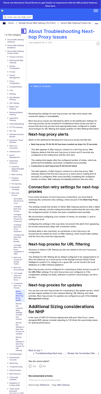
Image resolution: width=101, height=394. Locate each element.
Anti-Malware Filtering (14, 98)
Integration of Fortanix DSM (14, 384)
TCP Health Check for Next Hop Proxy (18, 276)
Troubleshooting (15, 367)
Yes (34, 366)
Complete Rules (15, 87)
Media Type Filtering (14, 108)
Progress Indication (15, 179)
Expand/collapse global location (96, 22)
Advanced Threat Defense (16, 141)
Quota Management (14, 156)
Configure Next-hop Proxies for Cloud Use (18, 218)
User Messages (15, 354)
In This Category (13, 35)
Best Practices (15, 374)
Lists (11, 90)
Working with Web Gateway (16, 61)
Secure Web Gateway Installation (15, 46)
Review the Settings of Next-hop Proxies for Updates (20, 328)
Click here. (50, 6)
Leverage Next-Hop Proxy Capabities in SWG (19, 249)
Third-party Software (13, 378)
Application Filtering (13, 119)
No (44, 366)
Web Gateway (63, 385)
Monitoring (13, 363)
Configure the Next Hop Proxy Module (19, 238)
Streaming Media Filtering (16, 113)
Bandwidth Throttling (16, 188)
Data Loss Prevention (13, 147)
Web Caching (17, 174)
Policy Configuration (14, 82)
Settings (12, 94)
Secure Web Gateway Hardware (15, 41)
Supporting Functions (13, 162)
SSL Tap (12, 131)
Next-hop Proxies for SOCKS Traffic (18, 260)
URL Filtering (14, 103)
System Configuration (14, 67)
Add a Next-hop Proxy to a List (19, 201)
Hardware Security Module (16, 135)
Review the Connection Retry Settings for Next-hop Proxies (20, 311)
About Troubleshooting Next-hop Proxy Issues (20, 295)
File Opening (16, 184)
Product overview (16, 57)
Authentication (14, 152)
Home (11, 23)
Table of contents (41, 86)
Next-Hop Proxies (15, 194)
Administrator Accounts (14, 359)
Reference (45, 385)
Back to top (34, 350)
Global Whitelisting (16, 124)
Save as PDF (98, 43)
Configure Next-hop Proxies (17, 209)
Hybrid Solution (15, 370)
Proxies (12, 72)
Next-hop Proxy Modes (19, 269)
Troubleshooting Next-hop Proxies (19, 285)
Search (5, 17)
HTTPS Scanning (16, 127)
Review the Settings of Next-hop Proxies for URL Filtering (20, 343)
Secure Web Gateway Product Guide (77, 23)
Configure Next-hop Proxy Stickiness (18, 228)
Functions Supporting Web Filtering (18, 169)
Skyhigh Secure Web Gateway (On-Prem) (37, 23)
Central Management (14, 76)
